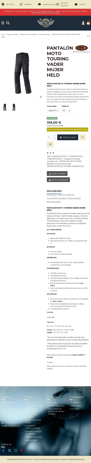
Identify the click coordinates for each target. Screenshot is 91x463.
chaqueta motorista (72, 159)
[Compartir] (47, 153)
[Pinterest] (53, 153)
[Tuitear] (50, 153)
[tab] (54, 202)
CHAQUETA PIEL (76, 156)
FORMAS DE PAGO (33, 437)
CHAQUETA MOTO (60, 156)
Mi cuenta (52, 403)
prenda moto (52, 161)
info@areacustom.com (50, 4)
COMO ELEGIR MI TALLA (33, 421)
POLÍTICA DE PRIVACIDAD (31, 410)
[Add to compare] (50, 144)
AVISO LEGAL (31, 403)
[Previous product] (88, 36)
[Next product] (89, 36)
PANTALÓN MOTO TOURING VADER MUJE (65, 166)
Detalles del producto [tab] (60, 195)
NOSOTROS (76, 403)
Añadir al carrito (69, 137)
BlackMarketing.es (76, 459)
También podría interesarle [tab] (64, 198)
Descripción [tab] (54, 191)
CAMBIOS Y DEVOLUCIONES (32, 427)
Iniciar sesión (76, 406)
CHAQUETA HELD (54, 159)
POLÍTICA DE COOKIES (31, 415)
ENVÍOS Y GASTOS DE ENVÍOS (33, 432)
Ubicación (82, 4)
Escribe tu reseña (58, 174)
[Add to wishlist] (82, 137)
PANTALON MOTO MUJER (70, 161)
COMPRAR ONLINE (33, 406)
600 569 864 (28, 4)
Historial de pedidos (56, 406)
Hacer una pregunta (59, 180)
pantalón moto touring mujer (59, 164)
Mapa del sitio (31, 440)
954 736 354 (10, 4)
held (49, 156)
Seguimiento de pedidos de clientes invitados (56, 411)
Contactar (75, 409)
